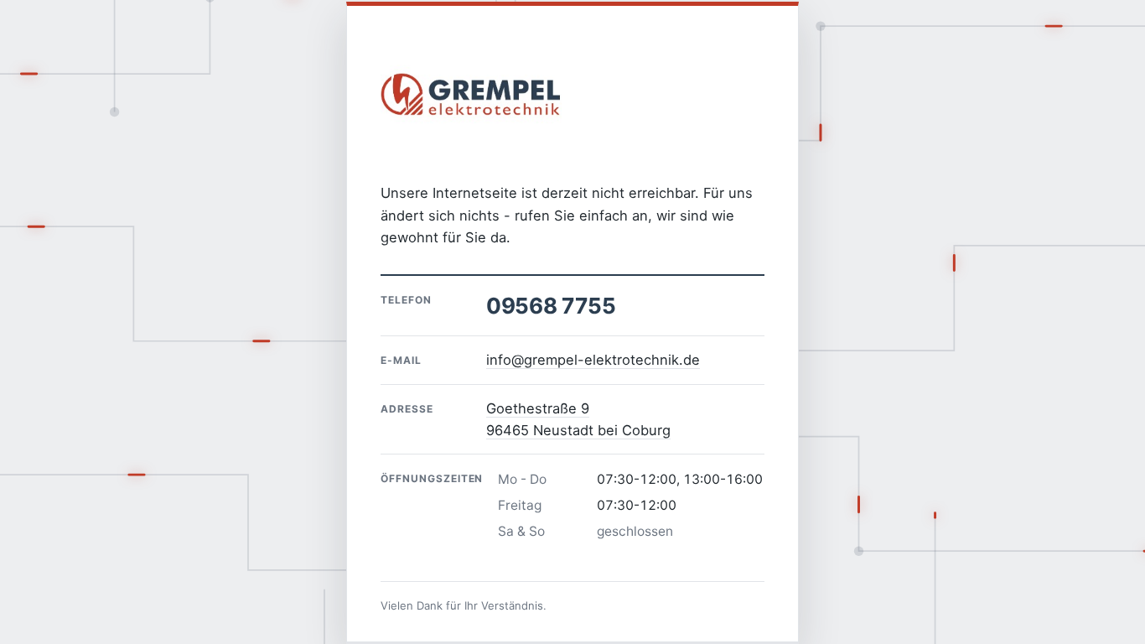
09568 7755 (550, 306)
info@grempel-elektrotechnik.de (593, 359)
